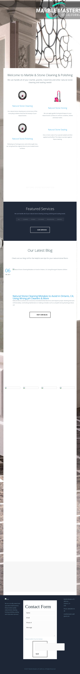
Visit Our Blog (42, 315)
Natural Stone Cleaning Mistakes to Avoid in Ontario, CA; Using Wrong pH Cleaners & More (43, 297)
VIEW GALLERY (41, 553)
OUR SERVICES (42, 230)
